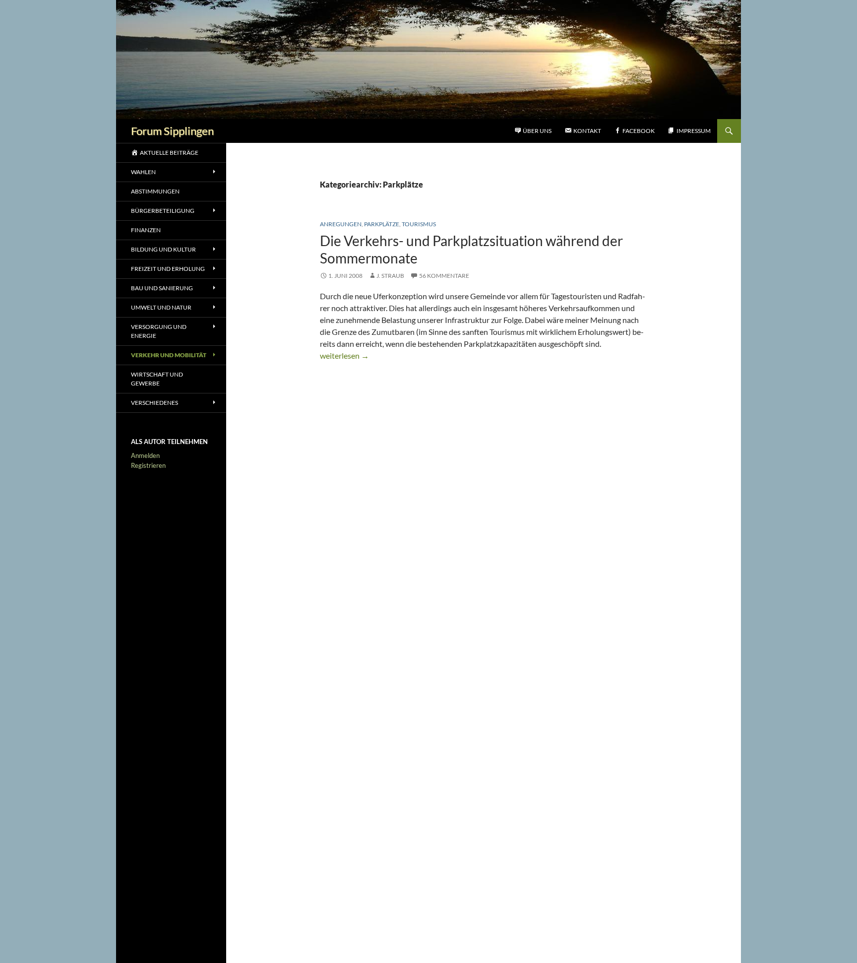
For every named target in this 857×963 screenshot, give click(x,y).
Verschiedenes (154, 402)
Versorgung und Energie (158, 331)
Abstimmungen (155, 191)
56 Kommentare (444, 275)
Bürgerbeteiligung (162, 210)
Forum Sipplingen (172, 130)
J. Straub (390, 275)
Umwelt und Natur (161, 307)
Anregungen (341, 224)
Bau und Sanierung (162, 288)
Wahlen (143, 172)
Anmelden (145, 455)
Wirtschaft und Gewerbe (157, 379)
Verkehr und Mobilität (168, 355)
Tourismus (419, 224)
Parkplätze (381, 224)
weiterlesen (344, 355)
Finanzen (146, 230)
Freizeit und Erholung (168, 268)
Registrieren (148, 465)
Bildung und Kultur (163, 249)
